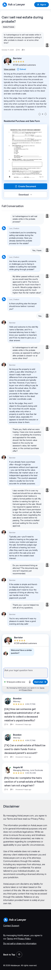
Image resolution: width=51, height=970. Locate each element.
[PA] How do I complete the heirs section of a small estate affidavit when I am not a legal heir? (24, 781)
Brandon (17, 698)
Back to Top (9, 954)
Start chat (38, 682)
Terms (42, 688)
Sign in (43, 4)
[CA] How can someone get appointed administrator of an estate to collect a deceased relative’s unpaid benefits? (21, 715)
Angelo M (18, 767)
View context (9, 69)
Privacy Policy (27, 690)
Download (24, 194)
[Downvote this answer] (45, 114)
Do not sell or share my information (19, 943)
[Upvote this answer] (39, 114)
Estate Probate (8, 27)
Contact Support (11, 925)
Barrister (17, 58)
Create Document (27, 186)
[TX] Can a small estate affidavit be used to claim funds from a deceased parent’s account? (24, 749)
